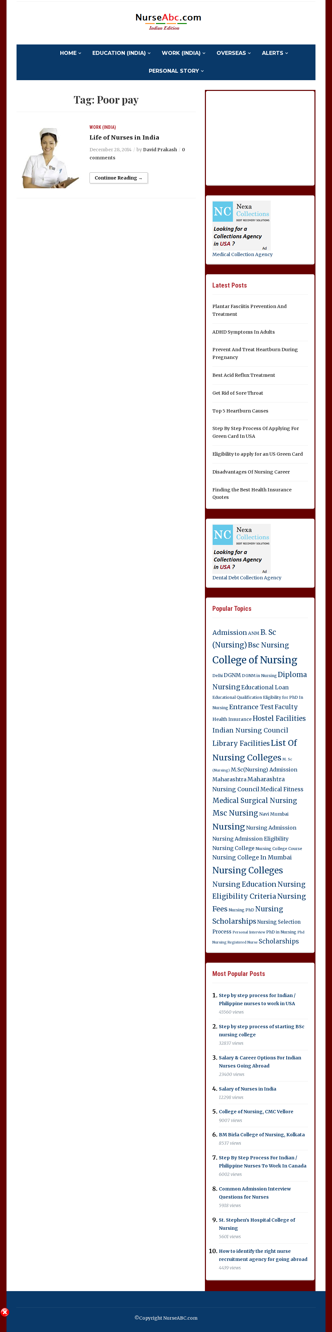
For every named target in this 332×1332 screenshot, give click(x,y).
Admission (229, 632)
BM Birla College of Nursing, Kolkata (262, 1135)
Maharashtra (229, 779)
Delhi (217, 675)
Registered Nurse (243, 942)
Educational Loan (265, 687)
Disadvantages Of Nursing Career (251, 472)
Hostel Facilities (279, 718)
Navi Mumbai (274, 814)
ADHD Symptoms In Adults (243, 332)
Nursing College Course (278, 848)
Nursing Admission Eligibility (250, 838)
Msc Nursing (235, 813)
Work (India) (181, 53)
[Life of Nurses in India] (49, 155)
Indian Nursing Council (250, 730)
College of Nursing (254, 660)
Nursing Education (244, 884)
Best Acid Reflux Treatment (243, 375)
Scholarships (279, 941)
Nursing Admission (271, 827)
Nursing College (233, 848)
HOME (68, 53)
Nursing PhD (241, 909)
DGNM (232, 675)
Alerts (272, 53)
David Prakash (160, 150)
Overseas (231, 53)
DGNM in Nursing (259, 675)
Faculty (286, 707)
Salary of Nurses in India (247, 1089)
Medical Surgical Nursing (254, 800)
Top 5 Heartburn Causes (240, 411)
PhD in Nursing (281, 932)
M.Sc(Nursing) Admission (264, 769)
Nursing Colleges (247, 870)
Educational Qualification (237, 697)
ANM (253, 633)
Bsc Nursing (268, 645)
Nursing (228, 826)
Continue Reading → (119, 178)
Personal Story (174, 71)
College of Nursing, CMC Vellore (256, 1112)
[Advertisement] (261, 136)
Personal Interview (248, 932)
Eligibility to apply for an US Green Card (257, 454)
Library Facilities (241, 743)
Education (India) (119, 53)
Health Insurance (232, 719)
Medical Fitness (281, 789)
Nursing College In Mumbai (252, 857)
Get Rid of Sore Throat (237, 393)
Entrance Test (251, 707)
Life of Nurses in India (124, 137)
